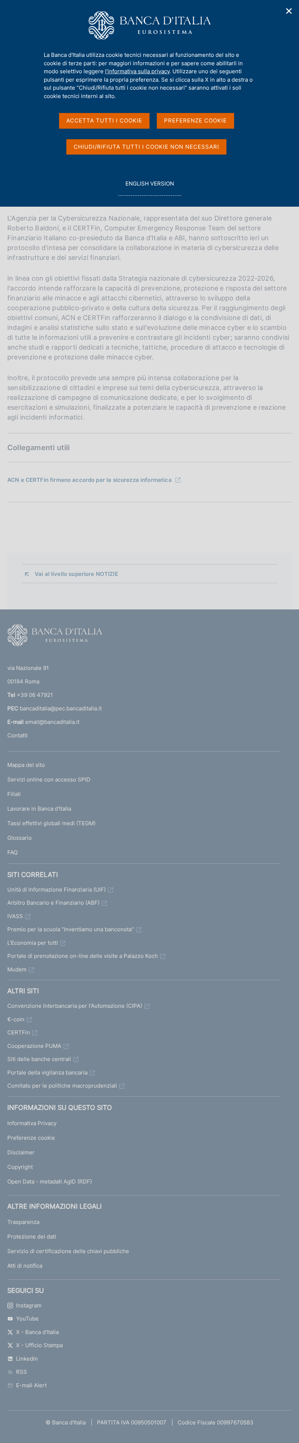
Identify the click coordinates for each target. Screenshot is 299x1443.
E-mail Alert (31, 1385)
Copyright (20, 1166)
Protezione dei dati (31, 1236)
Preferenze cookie (31, 1137)
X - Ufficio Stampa (39, 1345)
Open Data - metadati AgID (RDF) (49, 1181)
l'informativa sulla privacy (137, 71)
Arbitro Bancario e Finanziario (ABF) (53, 902)
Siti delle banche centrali (39, 1059)
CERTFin (18, 1032)
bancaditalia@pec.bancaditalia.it (61, 708)
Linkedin (27, 1358)
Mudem (17, 969)
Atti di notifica (24, 1265)
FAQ (12, 852)
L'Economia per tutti (32, 942)
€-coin (15, 1019)
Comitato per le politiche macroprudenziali (62, 1085)
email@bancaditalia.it (52, 721)
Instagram (29, 1305)
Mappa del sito (26, 764)
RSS (21, 1371)
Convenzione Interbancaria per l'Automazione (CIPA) (74, 1005)
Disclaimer (21, 1152)
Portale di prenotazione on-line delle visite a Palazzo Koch (82, 955)
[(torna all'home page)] (54, 637)
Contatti (17, 735)
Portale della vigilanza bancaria (47, 1072)
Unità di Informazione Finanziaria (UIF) (56, 889)
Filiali (14, 794)
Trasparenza (23, 1221)
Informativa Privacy (32, 1123)
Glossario (19, 837)
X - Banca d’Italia (37, 1332)
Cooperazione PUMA (34, 1045)
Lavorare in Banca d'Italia (39, 808)
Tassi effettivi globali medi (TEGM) (51, 823)
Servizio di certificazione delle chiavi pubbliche (68, 1251)
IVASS (15, 916)
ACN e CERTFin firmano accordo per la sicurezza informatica (89, 479)
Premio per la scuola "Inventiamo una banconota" (70, 929)
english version (149, 188)
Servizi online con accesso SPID (48, 779)
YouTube (27, 1318)
